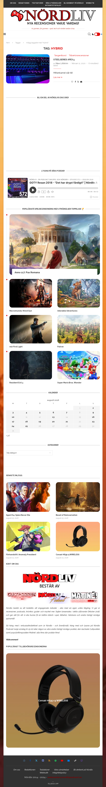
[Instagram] (24, 760)
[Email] (68, 760)
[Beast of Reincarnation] (78, 497)
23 (93, 421)
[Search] (89, 34)
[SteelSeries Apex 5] (28, 68)
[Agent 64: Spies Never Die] (28, 497)
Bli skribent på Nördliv (74, 3)
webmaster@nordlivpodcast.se (64, 777)
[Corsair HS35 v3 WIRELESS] (78, 536)
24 (13, 426)
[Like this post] (72, 82)
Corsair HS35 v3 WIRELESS (67, 555)
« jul (8, 435)
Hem (8, 43)
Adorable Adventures (67, 311)
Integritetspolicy (53, 5)
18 (26, 421)
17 (13, 421)
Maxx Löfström (62, 63)
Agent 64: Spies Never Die (18, 515)
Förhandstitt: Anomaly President (21, 555)
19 (40, 421)
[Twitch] (82, 760)
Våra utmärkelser (53, 3)
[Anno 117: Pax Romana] (54, 244)
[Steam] (75, 760)
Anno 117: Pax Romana (27, 272)
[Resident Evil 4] (30, 365)
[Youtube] (62, 760)
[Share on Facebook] (75, 82)
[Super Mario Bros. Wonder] (78, 365)
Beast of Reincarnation (66, 515)
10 (13, 417)
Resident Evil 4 (16, 383)
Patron (60, 347)
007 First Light (15, 347)
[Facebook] (30, 760)
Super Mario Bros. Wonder (69, 383)
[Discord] (43, 760)
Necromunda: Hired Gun (20, 311)
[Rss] (49, 760)
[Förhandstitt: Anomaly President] (28, 536)
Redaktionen (23, 3)
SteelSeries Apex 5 (64, 59)
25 (26, 426)
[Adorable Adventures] (78, 293)
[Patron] (78, 329)
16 (93, 417)
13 (53, 417)
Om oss (13, 3)
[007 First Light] (30, 329)
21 (67, 421)
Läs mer (56, 77)
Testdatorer (37, 3)
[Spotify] (55, 760)
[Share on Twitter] (78, 82)
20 (53, 421)
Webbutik (90, 3)
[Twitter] (36, 760)
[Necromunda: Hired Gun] (30, 293)
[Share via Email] (81, 82)
